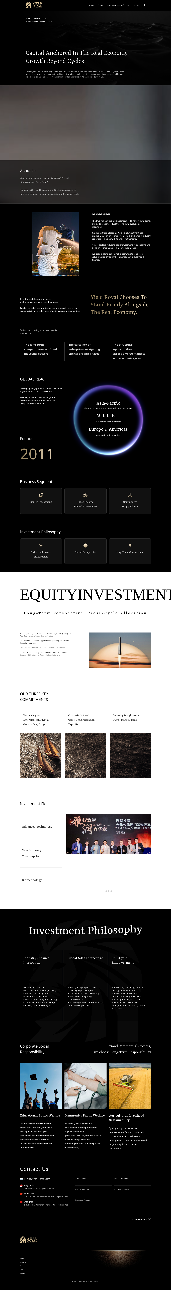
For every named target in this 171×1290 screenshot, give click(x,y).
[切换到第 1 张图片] (106, 891)
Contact (136, 5)
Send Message (141, 1219)
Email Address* (121, 1179)
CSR (128, 5)
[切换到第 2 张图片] (108, 891)
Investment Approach (115, 5)
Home (91, 5)
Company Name (121, 1189)
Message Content (83, 1200)
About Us (100, 5)
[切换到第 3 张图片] (111, 891)
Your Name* (80, 1179)
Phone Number (82, 1189)
